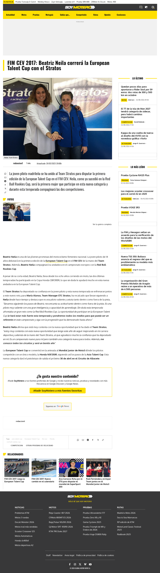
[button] (153, 7)
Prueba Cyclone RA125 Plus (135, 175)
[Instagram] (74, 564)
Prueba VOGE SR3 (130, 207)
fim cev (44, 439)
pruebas (125, 180)
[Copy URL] (5, 192)
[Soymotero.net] (80, 7)
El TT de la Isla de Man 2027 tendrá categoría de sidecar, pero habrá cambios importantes (135, 113)
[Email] (5, 177)
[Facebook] (5, 184)
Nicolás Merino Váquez (138, 212)
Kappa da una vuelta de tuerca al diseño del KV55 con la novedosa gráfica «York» (137, 136)
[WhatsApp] (5, 173)
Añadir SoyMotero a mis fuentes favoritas (57, 390)
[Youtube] (90, 564)
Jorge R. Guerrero (139, 143)
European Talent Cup (32, 439)
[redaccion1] (9, 163)
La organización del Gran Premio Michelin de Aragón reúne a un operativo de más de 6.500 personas (136, 285)
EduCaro (131, 100)
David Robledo (139, 122)
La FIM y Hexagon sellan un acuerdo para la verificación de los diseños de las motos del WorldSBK (137, 236)
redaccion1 (18, 163)
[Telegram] (5, 181)
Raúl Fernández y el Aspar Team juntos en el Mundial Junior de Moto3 (98, 481)
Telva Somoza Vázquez (138, 180)
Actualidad (126, 143)
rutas (124, 100)
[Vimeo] (85, 564)
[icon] (141, 7)
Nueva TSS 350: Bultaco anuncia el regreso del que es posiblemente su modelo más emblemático (137, 260)
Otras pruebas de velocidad (39, 445)
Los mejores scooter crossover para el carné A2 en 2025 (137, 192)
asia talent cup (17, 439)
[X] (5, 188)
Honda (52, 439)
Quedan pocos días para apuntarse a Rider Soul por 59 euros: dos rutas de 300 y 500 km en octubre (136, 90)
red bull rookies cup (13, 442)
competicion (17, 445)
